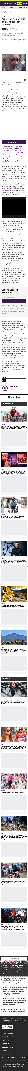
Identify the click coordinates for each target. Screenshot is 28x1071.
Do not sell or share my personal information (13, 1057)
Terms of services (20, 305)
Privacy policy (5, 1040)
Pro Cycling (4, 12)
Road (3, 381)
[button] (26, 3)
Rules (10, 12)
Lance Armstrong (7, 94)
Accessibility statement (8, 1047)
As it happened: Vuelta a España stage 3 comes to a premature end (14, 1010)
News (3, 29)
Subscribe (19, 3)
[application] (14, 206)
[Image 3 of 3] (23, 62)
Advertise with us (6, 1054)
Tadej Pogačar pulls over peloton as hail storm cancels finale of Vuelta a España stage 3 (14, 981)
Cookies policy (5, 1043)
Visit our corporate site (14, 1022)
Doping (15, 12)
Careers (4, 1050)
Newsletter (23, 39)
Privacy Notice (22, 307)
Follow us (15, 39)
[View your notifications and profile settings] (15, 3)
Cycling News (11, 28)
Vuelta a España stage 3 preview (18, 7)
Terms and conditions (7, 1033)
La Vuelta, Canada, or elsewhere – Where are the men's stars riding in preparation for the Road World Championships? (15, 1002)
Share (5, 39)
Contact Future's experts (8, 1036)
